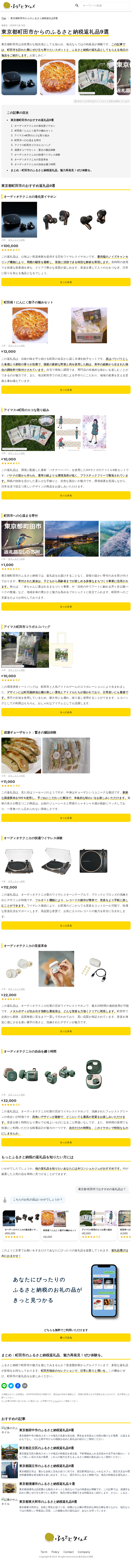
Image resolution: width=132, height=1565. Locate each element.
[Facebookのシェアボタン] (18, 1385)
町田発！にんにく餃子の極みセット (34, 130)
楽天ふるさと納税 (16, 240)
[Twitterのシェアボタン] (11, 1385)
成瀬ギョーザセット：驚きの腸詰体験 (34, 149)
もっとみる (66, 281)
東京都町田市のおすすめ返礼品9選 (32, 120)
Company (84, 1552)
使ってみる (66, 1337)
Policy (55, 1552)
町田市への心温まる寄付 (27, 140)
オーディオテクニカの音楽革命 (31, 159)
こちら (56, 1401)
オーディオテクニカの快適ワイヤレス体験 (37, 154)
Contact (68, 1552)
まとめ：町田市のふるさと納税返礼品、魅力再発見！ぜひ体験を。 (52, 170)
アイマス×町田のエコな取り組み (32, 135)
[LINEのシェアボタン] (4, 1385)
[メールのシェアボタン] (25, 1385)
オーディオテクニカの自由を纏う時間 (34, 164)
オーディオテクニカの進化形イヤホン (34, 125)
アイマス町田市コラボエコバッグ (32, 144)
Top (3, 18)
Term (43, 1552)
